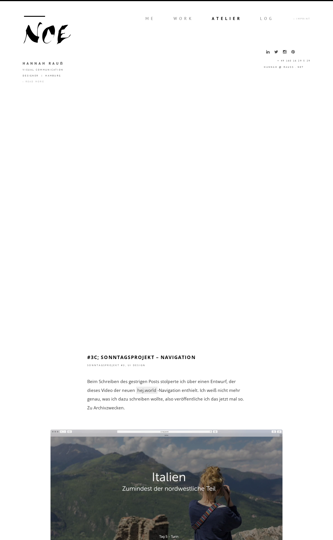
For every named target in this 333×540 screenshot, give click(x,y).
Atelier (227, 18)
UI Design (136, 365)
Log (267, 18)
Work (184, 18)
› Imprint (302, 18)
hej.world (146, 390)
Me (150, 18)
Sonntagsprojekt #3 (106, 365)
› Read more (33, 81)
